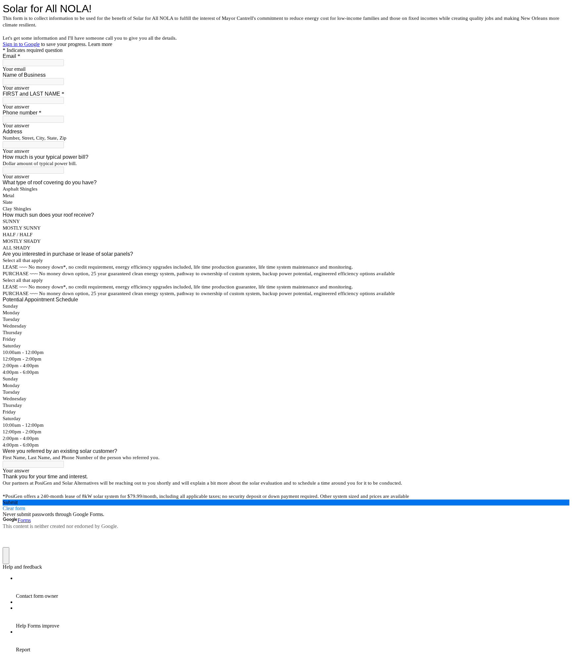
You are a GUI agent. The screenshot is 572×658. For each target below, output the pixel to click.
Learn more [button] (100, 44)
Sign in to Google (21, 44)
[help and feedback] (6, 555)
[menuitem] (292, 587)
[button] (286, 502)
